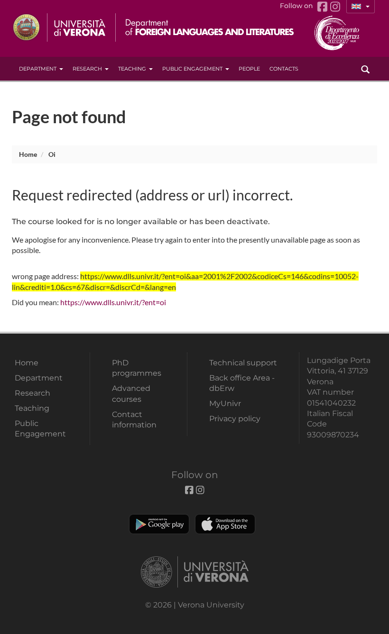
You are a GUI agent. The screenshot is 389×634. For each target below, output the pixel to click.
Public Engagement (192, 68)
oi (52, 154)
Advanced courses (131, 393)
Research (87, 68)
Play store (159, 524)
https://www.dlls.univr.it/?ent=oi (113, 302)
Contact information (134, 419)
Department (37, 68)
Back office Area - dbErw (242, 383)
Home (28, 154)
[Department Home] (205, 27)
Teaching (132, 68)
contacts (283, 68)
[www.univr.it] (59, 27)
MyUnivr (225, 403)
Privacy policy (234, 418)
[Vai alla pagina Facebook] (323, 7)
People (249, 68)
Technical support (243, 362)
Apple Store (225, 524)
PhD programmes (136, 368)
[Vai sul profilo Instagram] (335, 7)
